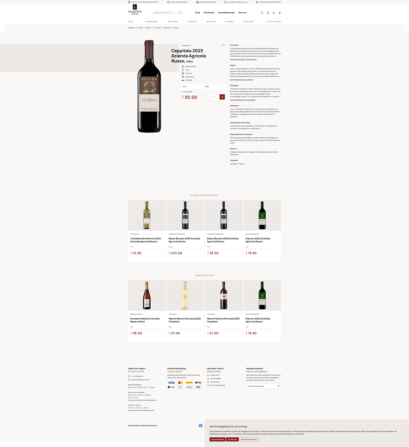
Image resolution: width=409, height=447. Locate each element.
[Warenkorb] (268, 13)
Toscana (188, 73)
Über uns (242, 12)
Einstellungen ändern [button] (249, 439)
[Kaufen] (222, 97)
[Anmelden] (274, 13)
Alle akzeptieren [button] (217, 439)
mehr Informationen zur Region (241, 80)
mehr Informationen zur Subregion (243, 100)
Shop (197, 12)
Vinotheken (208, 12)
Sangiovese (189, 77)
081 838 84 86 (276, 2)
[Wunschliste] (262, 13)
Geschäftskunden (226, 12)
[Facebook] (200, 426)
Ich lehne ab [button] (232, 439)
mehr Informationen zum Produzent (243, 59)
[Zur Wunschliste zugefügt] (223, 45)
